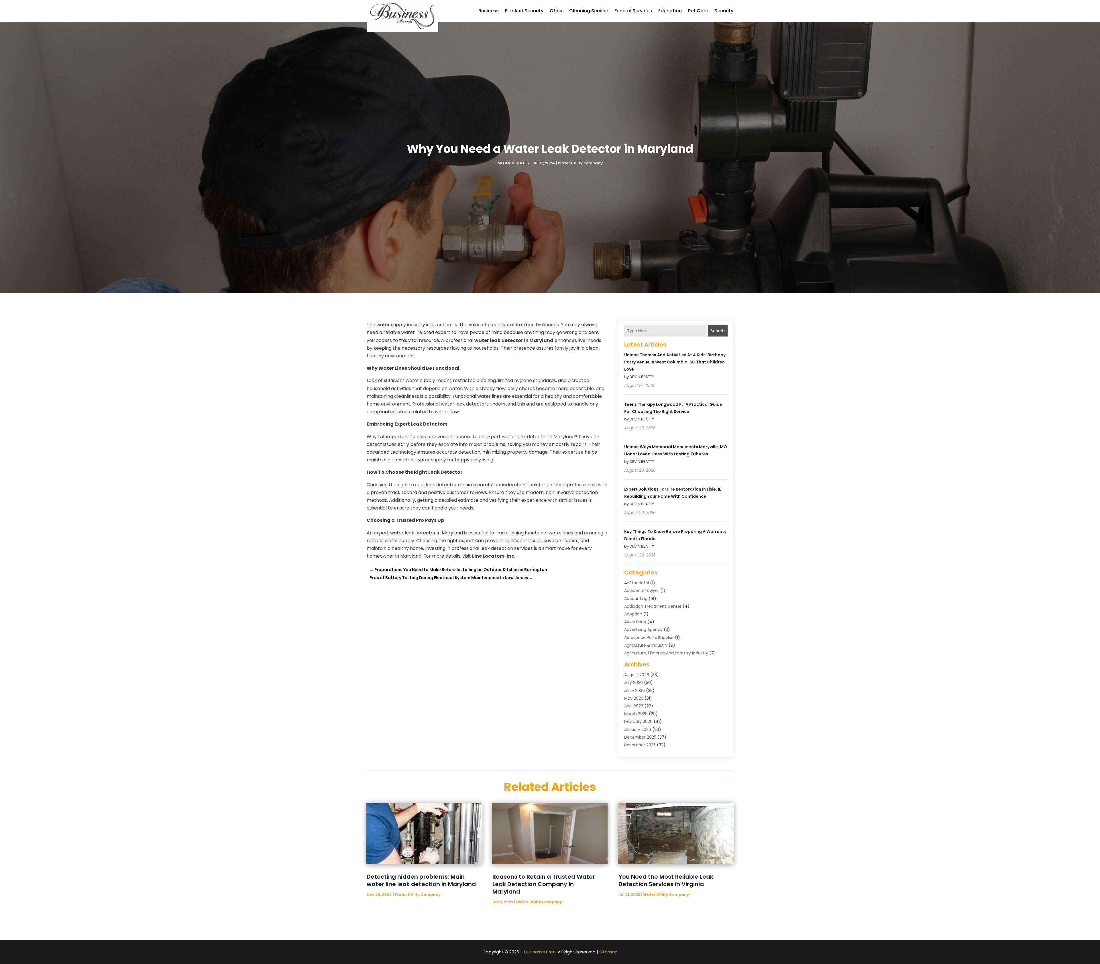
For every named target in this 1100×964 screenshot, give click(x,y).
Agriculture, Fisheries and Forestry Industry (666, 653)
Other (556, 10)
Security (723, 10)
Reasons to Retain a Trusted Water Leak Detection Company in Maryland (543, 884)
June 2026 (634, 690)
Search (718, 331)
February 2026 (638, 721)
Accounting (635, 598)
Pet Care (698, 10)
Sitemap (608, 952)
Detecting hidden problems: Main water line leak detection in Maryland (421, 880)
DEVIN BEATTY (516, 163)
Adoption (633, 614)
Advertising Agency (643, 629)
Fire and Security (524, 10)
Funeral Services (633, 10)
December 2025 (640, 737)
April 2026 (633, 706)
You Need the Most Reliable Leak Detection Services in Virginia (665, 880)
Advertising (635, 622)
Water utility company (580, 163)
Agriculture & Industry (645, 645)
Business (488, 10)
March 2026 (636, 714)
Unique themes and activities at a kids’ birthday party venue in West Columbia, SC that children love (675, 362)
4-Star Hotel (636, 583)
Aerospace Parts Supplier (649, 637)
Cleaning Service (588, 10)
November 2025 (640, 745)
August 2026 (636, 675)
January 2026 (637, 729)
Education (670, 10)
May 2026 (633, 698)
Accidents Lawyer (641, 590)
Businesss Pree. (540, 952)
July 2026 (633, 682)
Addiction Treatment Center (652, 606)
